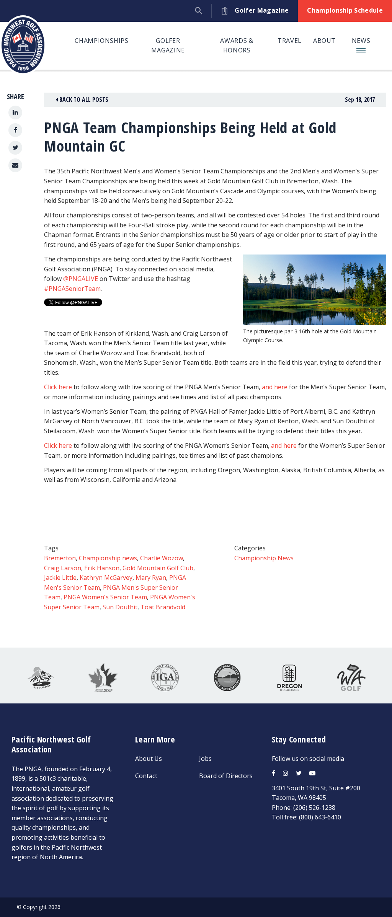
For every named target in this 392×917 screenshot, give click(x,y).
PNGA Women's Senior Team (105, 597)
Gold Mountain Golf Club (157, 568)
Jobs (205, 758)
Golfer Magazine (168, 45)
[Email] (15, 165)
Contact (146, 776)
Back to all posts (83, 99)
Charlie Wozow (161, 558)
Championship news (108, 558)
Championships (101, 40)
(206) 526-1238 (314, 807)
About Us (148, 758)
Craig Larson (62, 568)
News (361, 40)
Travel (290, 40)
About (324, 40)
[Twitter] (15, 148)
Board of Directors (226, 776)
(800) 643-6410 (320, 817)
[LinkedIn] (15, 112)
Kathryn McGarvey (106, 577)
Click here (58, 387)
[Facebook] (15, 130)
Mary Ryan (151, 577)
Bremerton (60, 558)
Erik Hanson (101, 568)
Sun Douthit (120, 607)
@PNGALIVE (80, 278)
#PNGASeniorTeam (72, 288)
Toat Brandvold (162, 607)
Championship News (264, 558)
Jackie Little (60, 577)
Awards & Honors (236, 45)
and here (274, 387)
